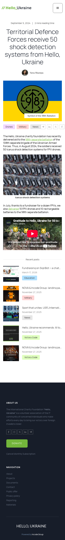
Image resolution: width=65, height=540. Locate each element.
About (9, 473)
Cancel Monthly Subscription (20, 453)
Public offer (12, 491)
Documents (12, 482)
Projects (10, 478)
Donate (17, 443)
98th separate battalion (39, 139)
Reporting (11, 500)
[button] (58, 8)
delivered (13, 209)
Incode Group (37, 534)
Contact (10, 487)
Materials (11, 504)
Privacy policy (13, 495)
